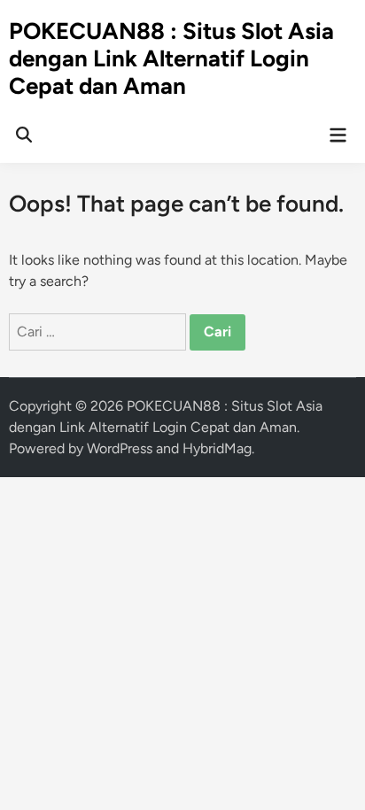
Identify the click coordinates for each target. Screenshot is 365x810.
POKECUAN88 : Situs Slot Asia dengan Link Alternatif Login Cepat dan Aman (171, 58)
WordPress (119, 448)
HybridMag (217, 448)
